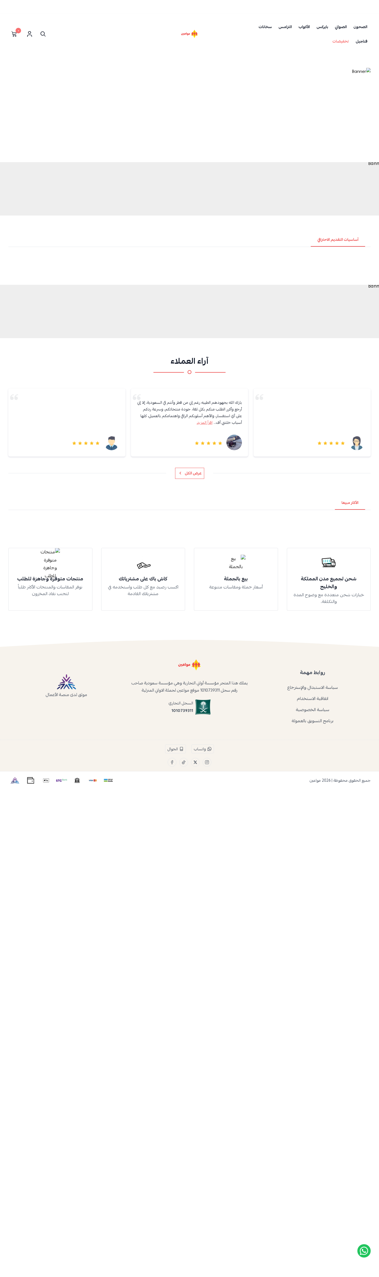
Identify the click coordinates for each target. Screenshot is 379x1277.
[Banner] (189, 113)
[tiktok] (183, 762)
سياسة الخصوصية (312, 710)
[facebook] (172, 762)
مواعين (315, 780)
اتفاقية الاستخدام (312, 698)
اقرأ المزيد (205, 422)
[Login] (29, 33)
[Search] (42, 33)
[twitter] (195, 762)
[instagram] (207, 762)
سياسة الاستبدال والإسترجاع (312, 687)
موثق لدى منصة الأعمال (66, 694)
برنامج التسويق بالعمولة (312, 721)
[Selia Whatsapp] (364, 1251)
